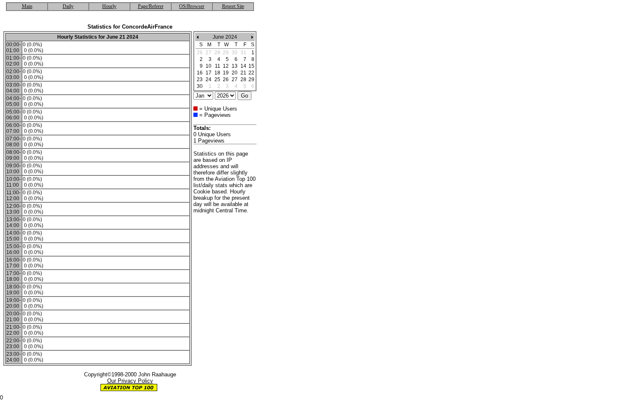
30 (200, 86)
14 (243, 66)
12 (226, 66)
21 (243, 73)
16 (200, 73)
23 (200, 79)
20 (235, 73)
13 (235, 66)
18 (217, 73)
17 (208, 73)
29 (251, 79)
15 (251, 66)
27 (235, 79)
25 (217, 79)
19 (226, 73)
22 (251, 73)
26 (226, 79)
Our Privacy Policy (130, 381)
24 (208, 79)
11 (217, 66)
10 (208, 66)
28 (243, 79)
